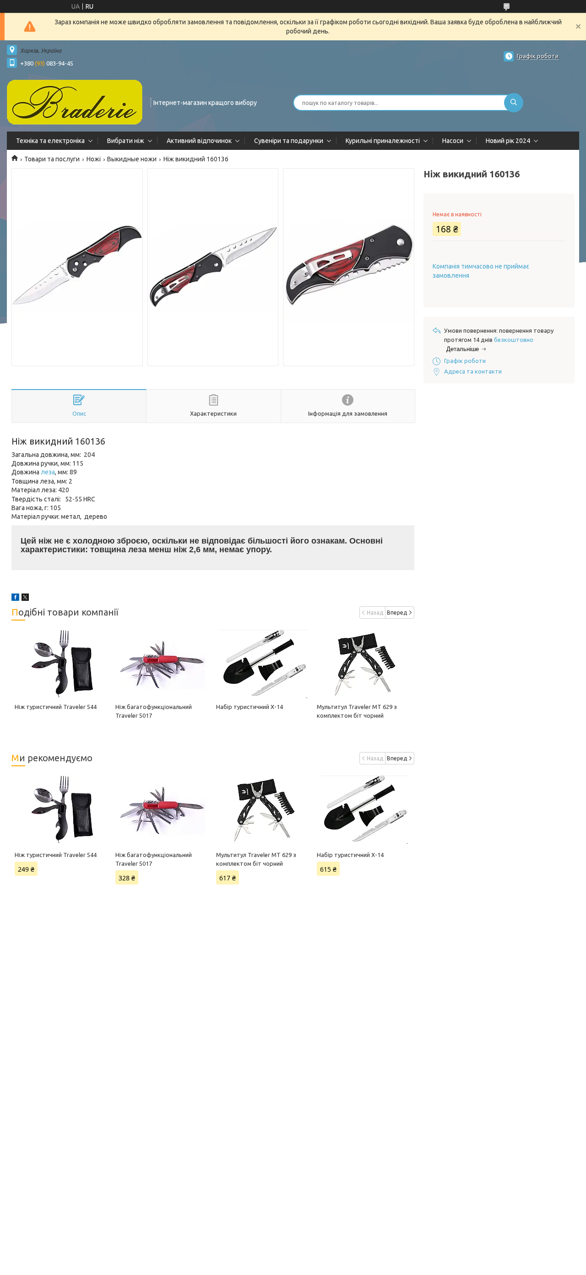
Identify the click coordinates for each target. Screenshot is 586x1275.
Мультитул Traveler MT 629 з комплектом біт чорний (256, 859)
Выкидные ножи (132, 159)
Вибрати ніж (125, 140)
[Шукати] (513, 102)
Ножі (94, 159)
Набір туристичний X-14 (249, 706)
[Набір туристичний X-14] (263, 663)
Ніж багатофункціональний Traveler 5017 (153, 859)
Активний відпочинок (199, 140)
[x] (25, 598)
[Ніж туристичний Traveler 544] (62, 663)
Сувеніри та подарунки (288, 140)
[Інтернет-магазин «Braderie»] (74, 102)
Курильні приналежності (383, 140)
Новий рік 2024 (508, 140)
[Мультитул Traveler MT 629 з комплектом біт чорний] (364, 663)
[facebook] (15, 598)
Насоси (452, 140)
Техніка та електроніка (50, 140)
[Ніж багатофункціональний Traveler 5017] (162, 663)
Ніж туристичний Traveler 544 (56, 706)
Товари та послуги (52, 159)
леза (48, 472)
